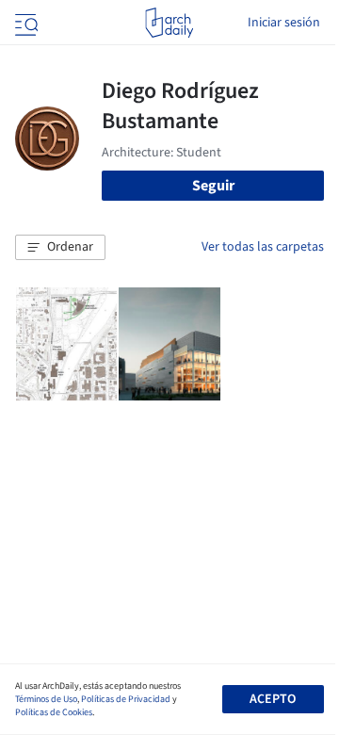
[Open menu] (24, 22)
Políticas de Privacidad (125, 699)
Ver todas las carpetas (263, 246)
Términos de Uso (46, 699)
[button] (60, 248)
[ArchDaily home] (169, 23)
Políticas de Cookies (53, 712)
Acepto (273, 699)
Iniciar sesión (284, 22)
